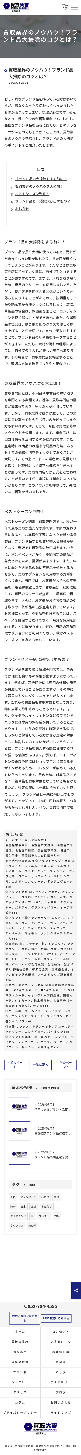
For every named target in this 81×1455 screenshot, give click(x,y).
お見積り (46, 1206)
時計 (13, 1206)
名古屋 (45, 1197)
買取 (56, 1197)
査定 (23, 1206)
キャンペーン (28, 1197)
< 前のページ (15, 1064)
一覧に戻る (40, 1064)
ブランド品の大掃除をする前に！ (41, 179)
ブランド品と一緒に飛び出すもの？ (42, 201)
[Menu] (74, 7)
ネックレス (16, 1225)
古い (57, 1216)
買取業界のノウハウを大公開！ (39, 187)
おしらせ (22, 209)
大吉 (13, 1197)
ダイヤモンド (18, 1216)
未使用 (32, 1225)
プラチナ (44, 1216)
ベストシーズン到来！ (32, 194)
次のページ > (66, 1064)
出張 (33, 1206)
